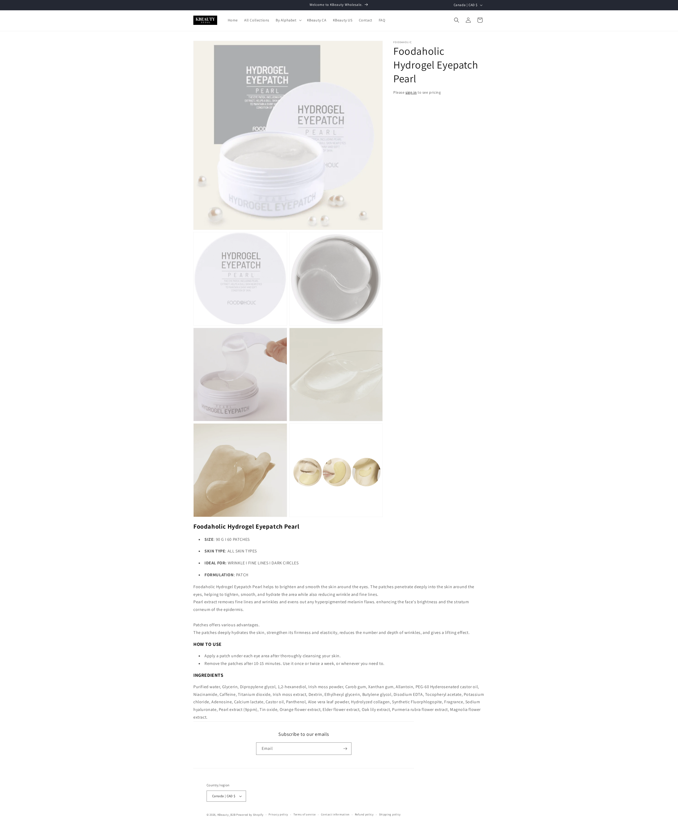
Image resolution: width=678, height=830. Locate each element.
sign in (411, 92)
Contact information (335, 814)
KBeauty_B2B (226, 815)
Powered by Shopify (250, 815)
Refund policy (364, 814)
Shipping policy (390, 814)
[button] (288, 20)
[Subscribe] (345, 748)
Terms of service (304, 814)
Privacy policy (278, 814)
